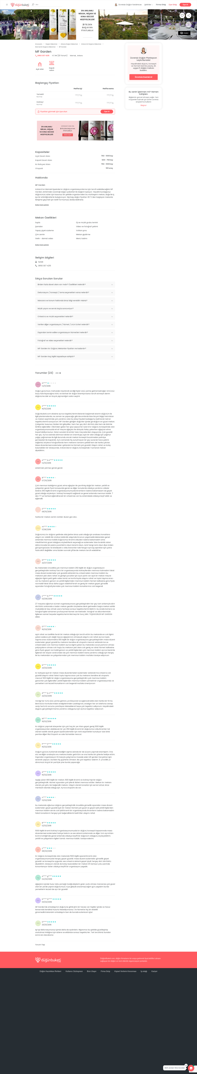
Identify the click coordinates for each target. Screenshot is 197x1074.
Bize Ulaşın (91, 971)
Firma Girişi (161, 4)
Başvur (144, 105)
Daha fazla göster (42, 205)
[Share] (188, 15)
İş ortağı (144, 971)
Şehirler (148, 4)
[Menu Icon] (7, 5)
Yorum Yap (40, 944)
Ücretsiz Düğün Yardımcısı (130, 4)
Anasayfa (38, 44)
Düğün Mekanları (51, 44)
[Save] (182, 15)
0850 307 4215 (43, 55)
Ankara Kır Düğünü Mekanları (91, 44)
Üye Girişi (173, 4)
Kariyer (154, 971)
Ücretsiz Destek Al (143, 77)
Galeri (185, 33)
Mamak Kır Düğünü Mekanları (45, 47)
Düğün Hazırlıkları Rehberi (50, 971)
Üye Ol (185, 5)
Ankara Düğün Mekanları (69, 44)
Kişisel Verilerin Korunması (125, 971)
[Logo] (20, 4)
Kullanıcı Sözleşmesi (74, 971)
